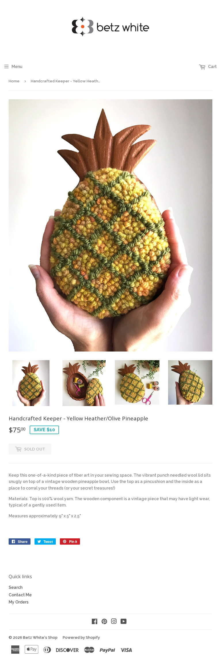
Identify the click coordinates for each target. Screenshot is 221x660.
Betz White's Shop (40, 637)
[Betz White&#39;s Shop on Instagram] (114, 622)
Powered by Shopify (81, 637)
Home (14, 81)
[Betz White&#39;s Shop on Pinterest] (104, 622)
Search (15, 587)
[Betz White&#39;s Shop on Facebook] (95, 622)
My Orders (18, 602)
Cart (212, 66)
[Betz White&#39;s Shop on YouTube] (124, 622)
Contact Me (20, 595)
